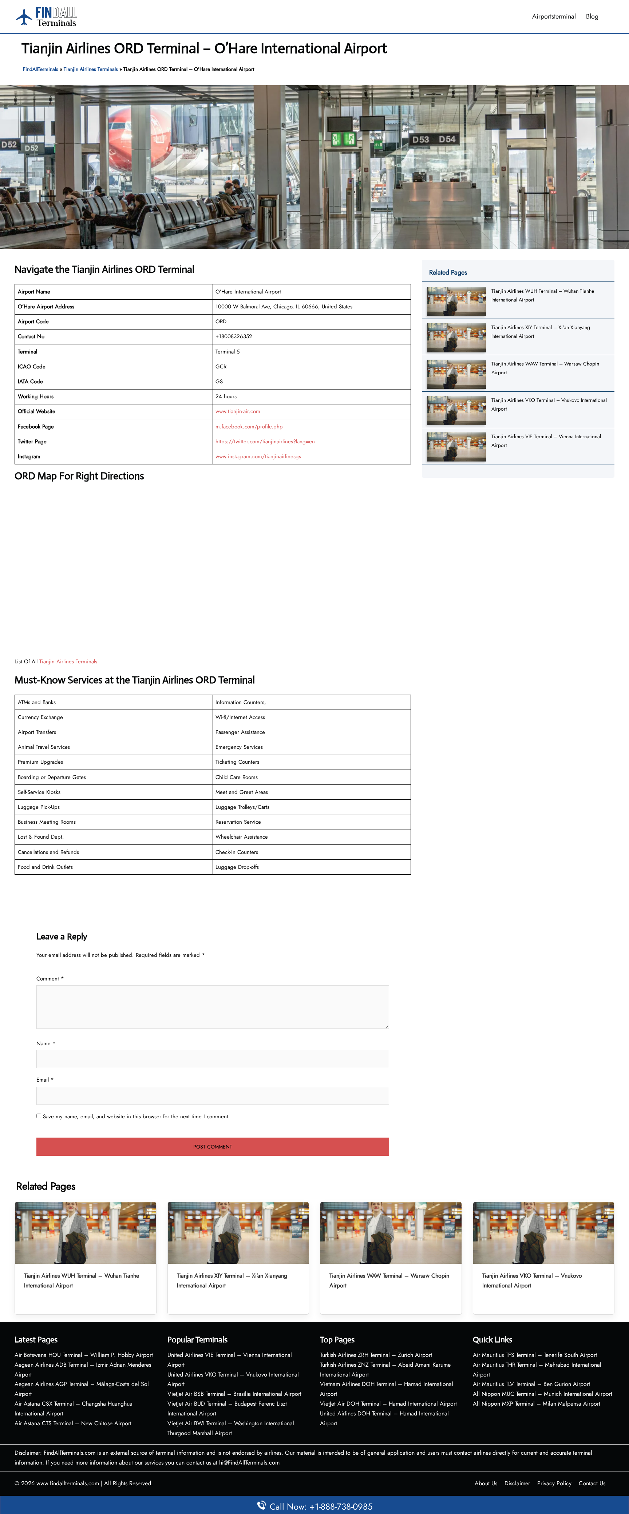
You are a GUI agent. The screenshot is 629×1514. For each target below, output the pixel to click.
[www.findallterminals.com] (47, 16)
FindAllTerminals (40, 69)
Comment (50, 979)
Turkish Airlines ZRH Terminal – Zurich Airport (376, 1355)
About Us (486, 1483)
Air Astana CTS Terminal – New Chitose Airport (73, 1423)
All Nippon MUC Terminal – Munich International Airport (542, 1394)
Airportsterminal (554, 16)
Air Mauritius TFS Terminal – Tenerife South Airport (535, 1355)
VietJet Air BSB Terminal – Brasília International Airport (234, 1394)
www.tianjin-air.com (237, 411)
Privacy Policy (554, 1483)
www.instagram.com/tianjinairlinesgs (258, 456)
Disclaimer (517, 1483)
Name (46, 1043)
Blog (592, 16)
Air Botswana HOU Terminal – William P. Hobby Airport (84, 1355)
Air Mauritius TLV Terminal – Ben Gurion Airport (531, 1384)
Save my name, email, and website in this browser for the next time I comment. (136, 1116)
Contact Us (592, 1483)
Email (45, 1080)
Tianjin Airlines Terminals (91, 69)
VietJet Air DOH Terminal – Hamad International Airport (388, 1403)
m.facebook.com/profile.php (249, 427)
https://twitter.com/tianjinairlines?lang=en (265, 442)
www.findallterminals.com (67, 1483)
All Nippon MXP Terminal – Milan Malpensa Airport (536, 1403)
